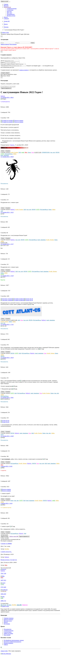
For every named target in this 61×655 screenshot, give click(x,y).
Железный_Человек (6, 605)
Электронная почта (6, 65)
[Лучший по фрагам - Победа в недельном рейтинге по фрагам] (18, 298)
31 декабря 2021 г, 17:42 (7, 324)
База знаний (7, 635)
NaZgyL (3, 96)
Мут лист (9, 12)
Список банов (7, 632)
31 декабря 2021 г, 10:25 (7, 212)
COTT (2, 154)
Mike (26, 152)
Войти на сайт (4, 1)
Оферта (6, 644)
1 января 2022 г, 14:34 (6, 503)
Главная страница (8, 618)
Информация (7, 7)
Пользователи (11, 14)
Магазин (6, 5)
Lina (32, 152)
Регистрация (13, 44)
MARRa (7, 549)
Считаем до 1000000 (6, 543)
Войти (32, 42)
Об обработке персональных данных (14, 640)
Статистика (10, 10)
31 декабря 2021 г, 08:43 (7, 97)
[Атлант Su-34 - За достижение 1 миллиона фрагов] (28, 298)
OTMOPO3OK (46, 152)
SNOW (57, 152)
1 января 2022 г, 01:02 (6, 466)
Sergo (29, 152)
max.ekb (19, 605)
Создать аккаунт (5, 72)
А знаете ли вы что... (6, 551)
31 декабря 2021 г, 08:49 (7, 156)
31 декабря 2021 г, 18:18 (7, 357)
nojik (22, 152)
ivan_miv (52, 152)
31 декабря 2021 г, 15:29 (7, 275)
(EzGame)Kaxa (8, 154)
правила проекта (23, 70)
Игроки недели (11, 15)
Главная (6, 4)
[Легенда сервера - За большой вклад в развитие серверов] (18, 120)
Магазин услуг (8, 621)
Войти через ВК (13, 536)
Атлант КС (7, 21)
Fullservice (25, 605)
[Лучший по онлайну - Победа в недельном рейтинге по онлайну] (7, 120)
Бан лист (9, 11)
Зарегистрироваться (6, 88)
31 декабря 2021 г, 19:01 (7, 397)
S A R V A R (37, 152)
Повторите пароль (6, 64)
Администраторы (12, 8)
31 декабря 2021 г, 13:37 (7, 244)
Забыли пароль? (5, 44)
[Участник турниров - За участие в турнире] (7, 298)
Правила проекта (8, 643)
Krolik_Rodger (14, 152)
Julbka (14, 154)
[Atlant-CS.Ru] (5, 32)
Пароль (3, 62)
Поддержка (7, 623)
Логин (2, 60)
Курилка (6, 27)
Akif (20, 152)
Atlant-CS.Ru (4, 651)
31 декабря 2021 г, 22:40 (7, 436)
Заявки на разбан (8, 633)
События (6, 18)
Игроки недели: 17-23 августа (9, 559)
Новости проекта (8, 619)
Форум (6, 17)
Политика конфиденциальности (12, 641)
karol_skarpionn (5, 155)
